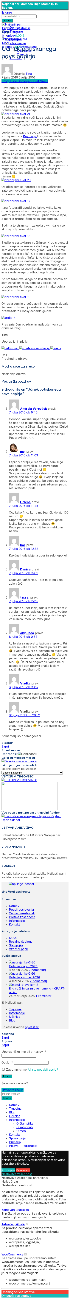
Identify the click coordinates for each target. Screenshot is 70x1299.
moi (22, 451)
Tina (29, 74)
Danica (25, 569)
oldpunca (27, 633)
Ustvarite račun (12, 1090)
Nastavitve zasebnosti (16, 1174)
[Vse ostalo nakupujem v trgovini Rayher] (31, 816)
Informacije (17, 921)
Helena (25, 502)
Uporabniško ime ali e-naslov (23, 1051)
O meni (21, 1131)
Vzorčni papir (18, 949)
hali (22, 545)
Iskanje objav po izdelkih (18, 769)
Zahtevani (8, 1210)
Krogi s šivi (19, 39)
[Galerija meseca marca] (19, 761)
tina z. (24, 597)
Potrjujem (8, 1170)
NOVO (13, 938)
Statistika (22, 1210)
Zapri (5, 746)
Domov (6, 39)
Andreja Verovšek (33, 408)
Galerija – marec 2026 (24, 977)
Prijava (6, 1076)
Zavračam (23, 1170)
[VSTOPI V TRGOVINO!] (19, 780)
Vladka (25, 683)
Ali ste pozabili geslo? (43, 1069)
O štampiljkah (25, 1123)
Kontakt (14, 924)
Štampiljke (16, 945)
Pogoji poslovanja (21, 909)
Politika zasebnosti (22, 917)
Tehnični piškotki (13, 1224)
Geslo (7, 1062)
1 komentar (44, 996)
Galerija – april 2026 (23, 966)
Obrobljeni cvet (29, 81)
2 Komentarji (37, 970)
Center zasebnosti (22, 913)
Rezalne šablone (20, 941)
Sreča (44, 81)
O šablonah (24, 1127)
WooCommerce (12, 1254)
